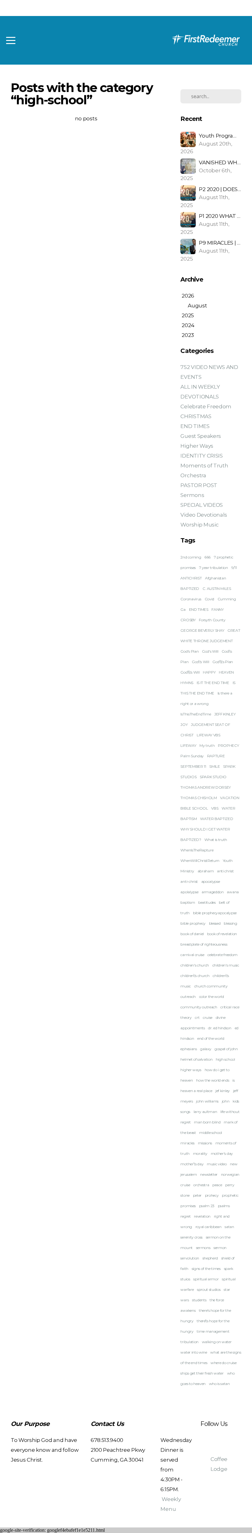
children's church (194, 965)
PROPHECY (228, 745)
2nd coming (190, 557)
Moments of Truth (204, 465)
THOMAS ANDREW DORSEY (205, 787)
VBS (214, 808)
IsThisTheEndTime (195, 714)
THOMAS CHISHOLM (198, 797)
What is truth (215, 839)
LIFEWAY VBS (208, 735)
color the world (211, 996)
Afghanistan (215, 578)
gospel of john (226, 1049)
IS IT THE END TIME (213, 682)
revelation (202, 1216)
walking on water (217, 1341)
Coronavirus (190, 599)
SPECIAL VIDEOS (201, 505)
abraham (206, 871)
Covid (209, 599)
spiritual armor (206, 1279)
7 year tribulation (213, 567)
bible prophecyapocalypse (215, 913)
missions (205, 1143)
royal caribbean (208, 1226)
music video (216, 1164)
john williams (207, 1101)
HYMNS (186, 682)
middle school (210, 1132)
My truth (207, 745)
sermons (203, 1247)
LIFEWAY (188, 745)
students (199, 1300)
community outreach (198, 1007)
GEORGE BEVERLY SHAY (202, 630)
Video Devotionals (203, 514)
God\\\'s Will (189, 672)
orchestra (201, 1185)
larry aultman (205, 1111)
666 (207, 557)
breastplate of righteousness (203, 944)
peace (217, 1185)
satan (229, 1226)
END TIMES (194, 426)
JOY (183, 724)
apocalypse (210, 881)
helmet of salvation (196, 1059)
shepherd (210, 1258)
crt (197, 1017)
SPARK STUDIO (213, 777)
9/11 (234, 567)
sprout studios (209, 1289)
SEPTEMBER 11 (193, 766)
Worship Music (199, 524)
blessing (230, 923)
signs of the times (206, 1268)
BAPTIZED (189, 588)
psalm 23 (207, 1205)
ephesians (188, 1049)
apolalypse (189, 892)
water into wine (193, 1352)
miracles (187, 1143)
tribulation (189, 1341)
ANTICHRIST (191, 578)
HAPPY (209, 672)
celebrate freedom (222, 954)
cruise (207, 1017)
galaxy (205, 1049)
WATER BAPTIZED (216, 818)
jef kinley (222, 1090)
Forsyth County (212, 620)
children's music (225, 965)
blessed (215, 923)
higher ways (190, 1069)
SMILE (214, 766)
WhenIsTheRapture (196, 850)
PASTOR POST (198, 485)
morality (200, 1153)
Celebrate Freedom (205, 406)
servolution (189, 1258)
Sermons (192, 495)
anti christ (225, 871)
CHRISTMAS (195, 416)
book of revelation (222, 933)
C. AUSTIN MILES (217, 588)
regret (185, 1216)
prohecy (212, 1195)
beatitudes (207, 902)
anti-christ (189, 881)
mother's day (222, 1153)
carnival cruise (192, 954)
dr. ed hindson (219, 1028)
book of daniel (192, 933)
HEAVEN (226, 672)
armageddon (213, 892)
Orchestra (193, 475)
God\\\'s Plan (222, 661)
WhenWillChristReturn (199, 860)
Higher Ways (196, 445)
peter (197, 1195)
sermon (220, 1247)
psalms (224, 1205)
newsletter (209, 1174)
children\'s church (194, 975)
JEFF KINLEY (224, 714)
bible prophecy (193, 923)
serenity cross (191, 1237)
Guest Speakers (200, 436)
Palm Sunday (191, 756)
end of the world (210, 1038)
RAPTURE (216, 756)
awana (232, 892)
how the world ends (212, 1080)
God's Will (210, 651)
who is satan (219, 1383)
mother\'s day (191, 1164)
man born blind (207, 1122)
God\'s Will (200, 661)
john (226, 1101)
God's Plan (189, 651)
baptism (187, 902)
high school (225, 1059)
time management (213, 1331)
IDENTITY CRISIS (201, 455)
